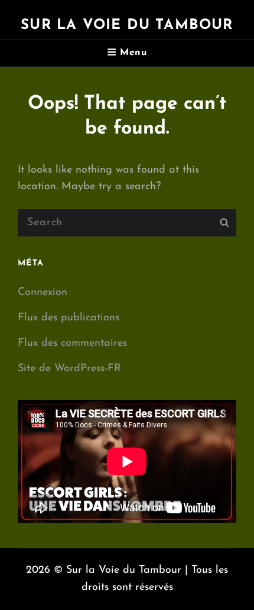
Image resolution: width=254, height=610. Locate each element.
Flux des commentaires (72, 343)
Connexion (42, 292)
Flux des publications (68, 318)
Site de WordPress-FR (69, 369)
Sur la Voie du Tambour (127, 25)
